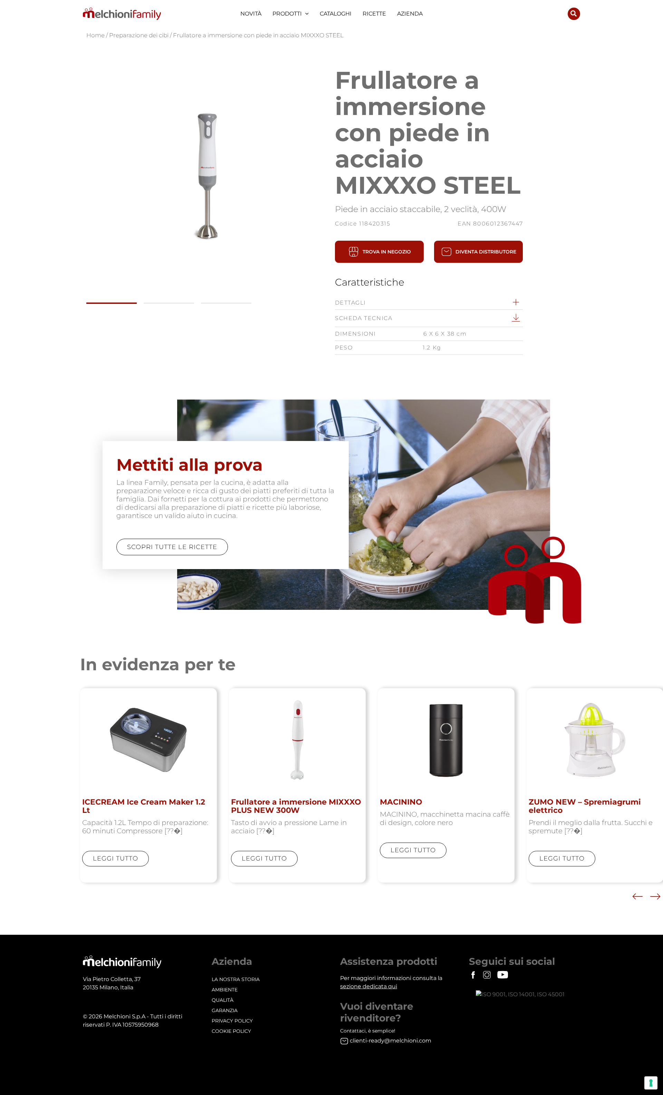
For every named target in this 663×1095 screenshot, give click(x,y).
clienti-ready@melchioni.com (390, 1040)
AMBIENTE (225, 990)
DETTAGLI (350, 302)
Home (95, 35)
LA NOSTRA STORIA (236, 979)
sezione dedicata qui (368, 986)
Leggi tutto (115, 858)
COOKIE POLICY (231, 1031)
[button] (305, 14)
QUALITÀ (222, 1000)
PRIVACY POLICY (232, 1021)
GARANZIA (225, 1010)
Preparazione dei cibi (139, 35)
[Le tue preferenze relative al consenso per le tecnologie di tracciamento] (650, 1082)
